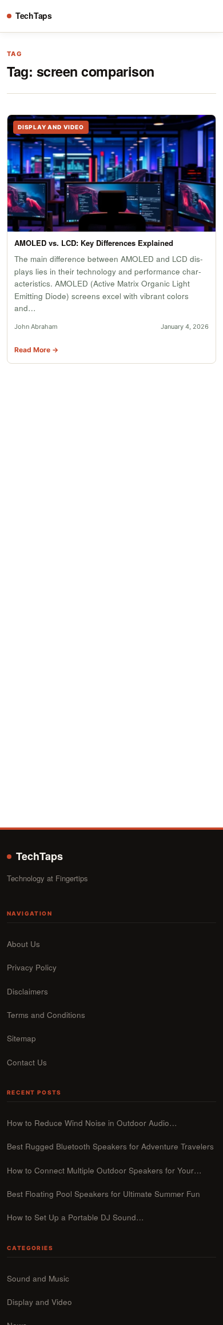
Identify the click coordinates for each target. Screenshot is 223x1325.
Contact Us (27, 1062)
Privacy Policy (32, 967)
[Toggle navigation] (206, 16)
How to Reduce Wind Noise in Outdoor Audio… (92, 1122)
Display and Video (39, 1301)
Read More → (36, 349)
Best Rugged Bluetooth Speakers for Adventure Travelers (110, 1146)
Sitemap (21, 1038)
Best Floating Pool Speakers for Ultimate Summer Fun (103, 1193)
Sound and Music (38, 1278)
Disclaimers (27, 991)
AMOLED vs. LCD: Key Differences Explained (93, 242)
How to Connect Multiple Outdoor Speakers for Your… (104, 1170)
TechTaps (33, 15)
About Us (23, 943)
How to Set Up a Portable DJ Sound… (75, 1217)
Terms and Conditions (46, 1014)
